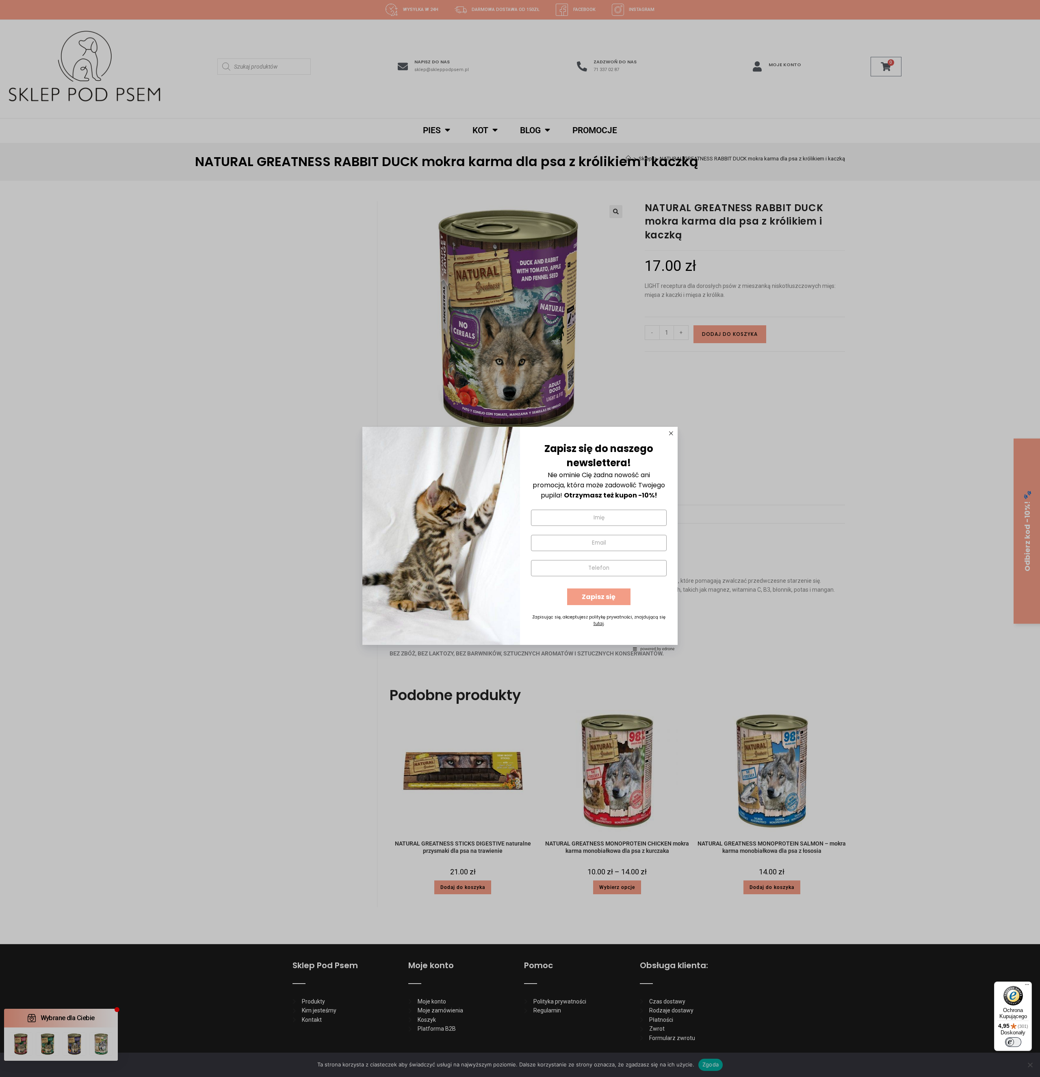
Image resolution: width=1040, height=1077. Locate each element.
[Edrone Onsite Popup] (520, 538)
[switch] (1013, 1042)
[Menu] (1027, 986)
